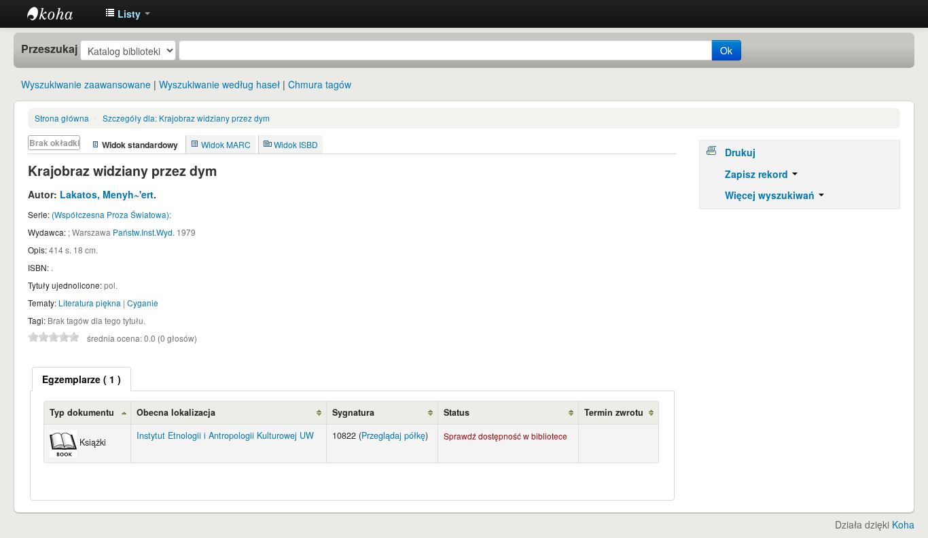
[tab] (81, 379)
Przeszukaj (49, 49)
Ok (726, 50)
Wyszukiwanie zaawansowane (86, 84)
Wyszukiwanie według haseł (219, 84)
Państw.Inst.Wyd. (144, 232)
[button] (127, 13)
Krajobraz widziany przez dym (186, 118)
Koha (903, 524)
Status (456, 412)
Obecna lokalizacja (176, 412)
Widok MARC (226, 144)
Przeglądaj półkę (393, 435)
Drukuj (740, 152)
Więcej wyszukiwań (771, 195)
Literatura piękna (89, 302)
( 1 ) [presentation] (81, 379)
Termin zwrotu (613, 412)
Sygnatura (353, 412)
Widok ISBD (296, 144)
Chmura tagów (319, 84)
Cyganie (142, 302)
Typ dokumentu (82, 412)
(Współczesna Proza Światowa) (110, 214)
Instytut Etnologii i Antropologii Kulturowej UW (61, 13)
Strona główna (62, 118)
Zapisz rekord (758, 174)
